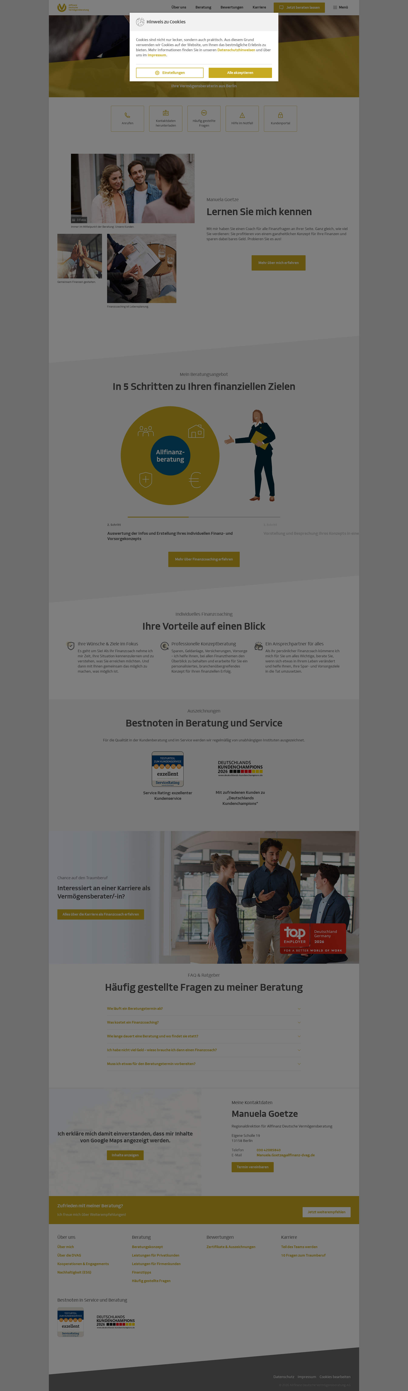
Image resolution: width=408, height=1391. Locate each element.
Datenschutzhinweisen (236, 50)
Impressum (157, 55)
